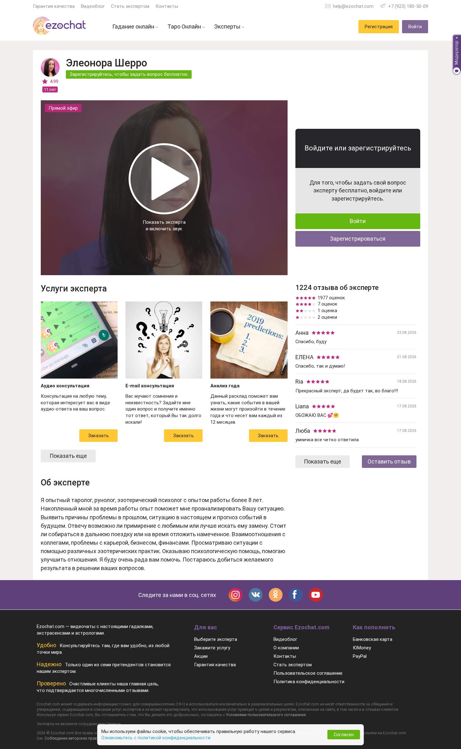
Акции (201, 656)
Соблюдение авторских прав (71, 738)
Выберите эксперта (215, 639)
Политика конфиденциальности (308, 681)
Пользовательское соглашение (307, 673)
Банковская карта (372, 639)
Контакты (167, 6)
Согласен (344, 734)
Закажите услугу (212, 648)
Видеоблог (93, 6)
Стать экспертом (130, 6)
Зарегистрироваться (357, 238)
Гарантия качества (54, 6)
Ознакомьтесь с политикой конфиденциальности (155, 738)
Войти (358, 221)
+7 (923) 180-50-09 (408, 6)
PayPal (360, 656)
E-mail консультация (149, 386)
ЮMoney (362, 648)
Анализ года (225, 386)
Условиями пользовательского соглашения (266, 715)
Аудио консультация (65, 386)
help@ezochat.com (353, 6)
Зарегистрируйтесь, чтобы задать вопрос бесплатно (129, 74)
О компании (286, 648)
